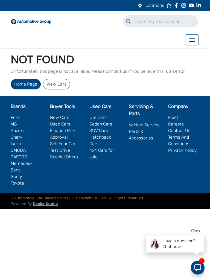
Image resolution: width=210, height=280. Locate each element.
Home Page (25, 84)
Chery (16, 137)
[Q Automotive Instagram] (184, 5)
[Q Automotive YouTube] (192, 5)
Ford (15, 117)
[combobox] (160, 21)
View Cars (56, 84)
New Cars (59, 117)
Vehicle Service (144, 124)
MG (14, 124)
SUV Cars (98, 130)
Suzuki (17, 130)
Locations (154, 5)
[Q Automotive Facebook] (177, 5)
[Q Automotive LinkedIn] (199, 5)
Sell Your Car (62, 143)
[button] (192, 39)
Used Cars (60, 124)
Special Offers (64, 156)
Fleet (173, 117)
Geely (16, 176)
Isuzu (16, 143)
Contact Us (179, 130)
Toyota (17, 183)
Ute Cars (98, 117)
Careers (176, 124)
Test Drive (60, 150)
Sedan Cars (100, 124)
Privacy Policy (182, 150)
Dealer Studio (45, 204)
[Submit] (129, 21)
